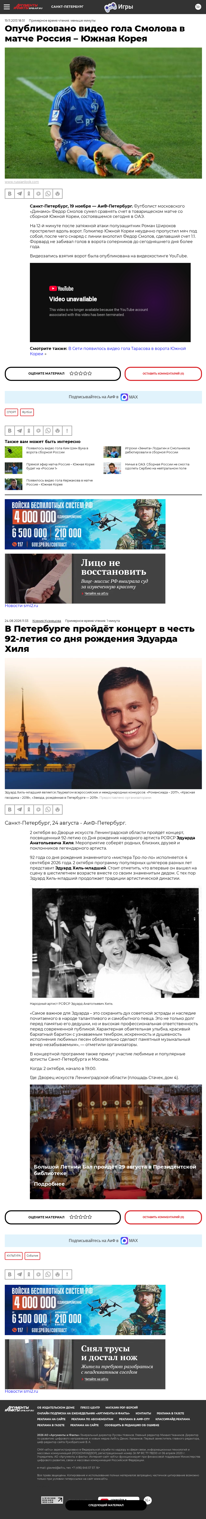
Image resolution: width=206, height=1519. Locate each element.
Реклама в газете (170, 1413)
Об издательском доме (56, 1407)
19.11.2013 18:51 (15, 20)
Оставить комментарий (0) (163, 373)
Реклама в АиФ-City (134, 1419)
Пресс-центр (90, 1407)
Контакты (143, 1413)
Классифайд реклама (173, 1419)
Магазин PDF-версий (122, 1407)
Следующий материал (106, 1505)
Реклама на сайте (51, 1419)
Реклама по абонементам (92, 1419)
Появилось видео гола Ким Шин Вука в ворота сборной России (57, 450)
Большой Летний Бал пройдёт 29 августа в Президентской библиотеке (115, 1170)
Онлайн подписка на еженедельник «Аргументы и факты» (83, 1413)
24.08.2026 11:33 (16, 621)
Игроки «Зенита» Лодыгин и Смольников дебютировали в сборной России (157, 450)
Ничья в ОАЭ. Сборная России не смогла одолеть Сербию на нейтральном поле (157, 466)
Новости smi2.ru (21, 605)
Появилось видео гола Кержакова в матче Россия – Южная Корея (59, 482)
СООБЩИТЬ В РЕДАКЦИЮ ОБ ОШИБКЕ (132, 1425)
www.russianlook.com (22, 182)
